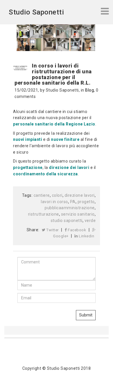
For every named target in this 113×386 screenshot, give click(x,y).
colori (57, 195)
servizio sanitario (78, 214)
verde (90, 220)
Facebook (76, 230)
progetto (86, 201)
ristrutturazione (43, 214)
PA (73, 201)
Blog (89, 90)
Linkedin (86, 236)
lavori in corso (54, 201)
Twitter (52, 230)
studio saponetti (67, 220)
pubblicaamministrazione (70, 207)
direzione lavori (80, 195)
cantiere (42, 195)
